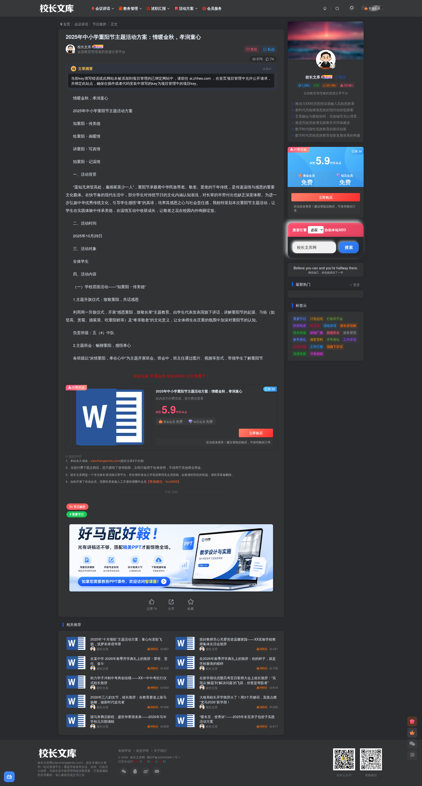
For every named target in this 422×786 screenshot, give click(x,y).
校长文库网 (137, 757)
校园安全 (333, 332)
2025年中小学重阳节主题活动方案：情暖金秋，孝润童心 (133, 37)
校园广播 (316, 332)
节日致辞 (99, 24)
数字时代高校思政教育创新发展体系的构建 (327, 135)
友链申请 (124, 750)
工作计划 (299, 346)
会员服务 (214, 8)
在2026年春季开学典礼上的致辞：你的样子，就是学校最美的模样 (238, 661)
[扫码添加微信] (412, 744)
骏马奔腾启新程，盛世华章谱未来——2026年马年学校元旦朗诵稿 (128, 719)
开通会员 (374, 8)
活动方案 (186, 8)
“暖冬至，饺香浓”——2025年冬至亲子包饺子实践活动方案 (237, 719)
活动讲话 (330, 325)
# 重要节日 (77, 514)
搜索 (349, 247)
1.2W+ (306, 85)
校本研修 (299, 332)
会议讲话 (102, 8)
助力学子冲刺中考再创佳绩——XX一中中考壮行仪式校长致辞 (128, 680)
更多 (356, 284)
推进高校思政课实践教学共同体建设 (322, 122)
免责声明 (142, 750)
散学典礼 (299, 339)
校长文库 (84, 46)
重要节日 (299, 318)
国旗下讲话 (335, 346)
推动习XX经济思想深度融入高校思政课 (324, 103)
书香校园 (316, 353)
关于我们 (160, 750)
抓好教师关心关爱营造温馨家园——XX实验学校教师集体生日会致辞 (238, 641)
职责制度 (299, 325)
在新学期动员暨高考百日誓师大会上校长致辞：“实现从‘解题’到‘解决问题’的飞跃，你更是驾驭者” (238, 680)
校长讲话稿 (348, 325)
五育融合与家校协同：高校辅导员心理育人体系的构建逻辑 (328, 116)
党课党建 (299, 353)
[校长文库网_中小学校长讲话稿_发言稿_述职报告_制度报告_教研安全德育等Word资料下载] (57, 752)
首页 (66, 24)
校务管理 (349, 332)
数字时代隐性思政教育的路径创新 (321, 128)
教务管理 (130, 8)
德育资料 (316, 339)
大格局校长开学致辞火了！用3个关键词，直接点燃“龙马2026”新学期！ (238, 699)
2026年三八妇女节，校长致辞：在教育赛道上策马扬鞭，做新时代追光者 (128, 699)
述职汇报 (158, 8)
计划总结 (316, 318)
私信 (271, 49)
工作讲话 (349, 339)
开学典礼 (333, 339)
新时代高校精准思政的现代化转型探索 (324, 109)
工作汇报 (316, 346)
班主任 (315, 325)
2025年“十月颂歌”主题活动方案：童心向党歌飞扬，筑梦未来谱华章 (126, 641)
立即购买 (256, 432)
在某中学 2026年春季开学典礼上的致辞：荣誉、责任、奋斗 (129, 661)
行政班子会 (335, 318)
